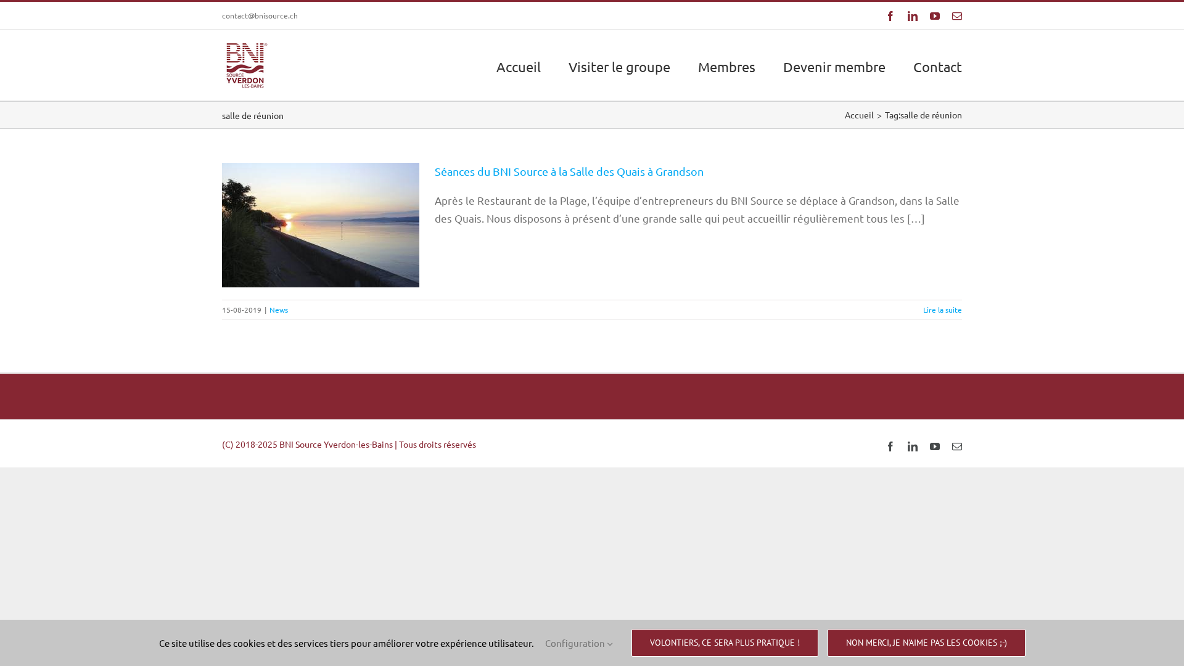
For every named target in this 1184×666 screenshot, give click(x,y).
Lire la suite (942, 309)
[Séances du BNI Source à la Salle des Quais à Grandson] (320, 225)
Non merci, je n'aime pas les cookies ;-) (926, 642)
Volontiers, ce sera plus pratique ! (725, 642)
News (320, 262)
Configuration (576, 643)
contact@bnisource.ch (260, 15)
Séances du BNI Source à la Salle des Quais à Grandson (320, 199)
